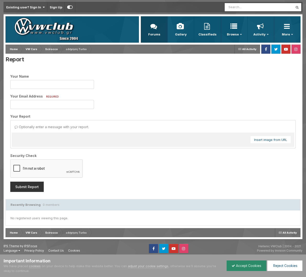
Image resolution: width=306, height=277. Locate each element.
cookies (35, 266)
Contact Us (56, 250)
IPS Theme (11, 246)
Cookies (74, 250)
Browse (233, 34)
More (286, 34)
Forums (154, 34)
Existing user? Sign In (24, 7)
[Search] (297, 7)
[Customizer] (70, 7)
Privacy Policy (34, 250)
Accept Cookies (248, 266)
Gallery (181, 34)
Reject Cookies (284, 266)
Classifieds (207, 34)
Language (11, 250)
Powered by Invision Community (279, 250)
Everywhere (278, 7)
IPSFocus (30, 246)
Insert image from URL (270, 140)
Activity (259, 34)
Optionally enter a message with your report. (53, 127)
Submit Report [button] (27, 187)
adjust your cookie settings (148, 266)
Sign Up (56, 7)
